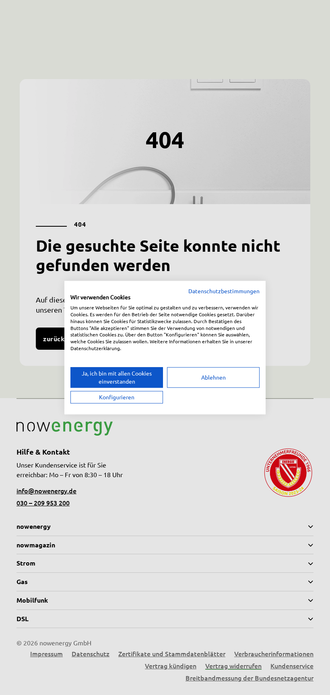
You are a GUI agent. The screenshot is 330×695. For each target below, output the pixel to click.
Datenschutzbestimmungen (224, 290)
